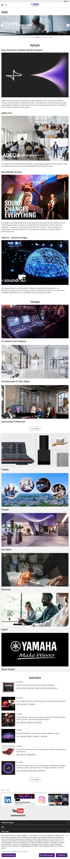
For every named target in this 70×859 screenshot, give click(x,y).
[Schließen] (67, 836)
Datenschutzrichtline (12, 851)
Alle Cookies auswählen (47, 855)
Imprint (4, 851)
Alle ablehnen (62, 855)
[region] (35, 846)
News (2, 827)
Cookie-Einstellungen (8, 855)
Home (2, 790)
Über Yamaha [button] (5, 831)
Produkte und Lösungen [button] (7, 822)
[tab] (20, 37)
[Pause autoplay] (50, 37)
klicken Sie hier (25, 846)
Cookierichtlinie (23, 851)
